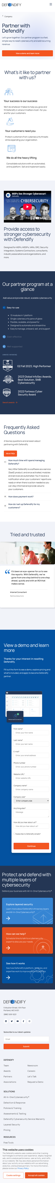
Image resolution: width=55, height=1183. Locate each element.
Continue (31, 846)
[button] (50, 4)
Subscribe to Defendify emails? (28, 834)
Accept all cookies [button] (36, 1175)
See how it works (15, 963)
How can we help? (16, 933)
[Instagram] (29, 1021)
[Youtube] (17, 1021)
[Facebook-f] (23, 1021)
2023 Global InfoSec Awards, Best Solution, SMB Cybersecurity (35, 380)
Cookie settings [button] (13, 1175)
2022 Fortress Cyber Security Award (30, 393)
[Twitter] (11, 1021)
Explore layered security (19, 904)
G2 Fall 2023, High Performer (34, 366)
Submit (26, 1046)
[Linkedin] (6, 1021)
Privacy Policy (23, 1168)
